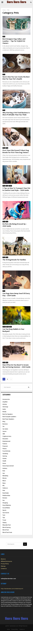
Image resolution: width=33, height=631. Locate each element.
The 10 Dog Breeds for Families (14, 259)
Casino (4, 431)
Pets (4, 36)
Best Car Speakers (8, 414)
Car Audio (5, 429)
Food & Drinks (6, 451)
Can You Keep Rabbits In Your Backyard (13, 330)
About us (3, 559)
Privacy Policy (5, 563)
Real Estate (6, 493)
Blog (4, 421)
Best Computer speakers (9, 416)
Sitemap (3, 566)
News (4, 483)
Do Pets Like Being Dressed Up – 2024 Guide (15, 225)
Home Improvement (8, 465)
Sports (4, 510)
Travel (10, 185)
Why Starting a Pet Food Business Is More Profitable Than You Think (16, 113)
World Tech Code (7, 532)
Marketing (5, 475)
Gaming (5, 456)
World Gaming (7, 527)
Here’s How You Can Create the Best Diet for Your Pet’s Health (16, 77)
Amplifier (5, 402)
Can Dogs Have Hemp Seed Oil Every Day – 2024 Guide (16, 294)
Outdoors (5, 488)
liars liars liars (16, 2)
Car (3, 426)
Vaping (4, 522)
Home (4, 326)
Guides (5, 458)
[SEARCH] (28, 387)
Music (4, 480)
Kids (4, 470)
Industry (5, 468)
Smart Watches (7, 505)
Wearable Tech (7, 525)
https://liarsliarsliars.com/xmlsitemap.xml (12, 588)
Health (4, 461)
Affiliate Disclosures (6, 561)
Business (5, 424)
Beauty (4, 411)
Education (5, 438)
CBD (4, 434)
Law (4, 473)
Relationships (6, 495)
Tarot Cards (6, 512)
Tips (7, 147)
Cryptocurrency (7, 436)
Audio (4, 409)
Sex (4, 500)
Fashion (5, 443)
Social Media (6, 507)
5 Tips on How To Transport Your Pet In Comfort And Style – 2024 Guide (16, 189)
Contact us (4, 568)
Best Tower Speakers (8, 419)
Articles (5, 404)
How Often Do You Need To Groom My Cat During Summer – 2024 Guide (16, 366)
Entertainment (6, 441)
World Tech (6, 530)
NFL (4, 485)
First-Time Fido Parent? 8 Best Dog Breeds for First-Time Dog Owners (16, 151)
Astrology (5, 406)
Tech (4, 515)
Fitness (5, 448)
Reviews (5, 498)
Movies (5, 478)
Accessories (6, 399)
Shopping (5, 502)
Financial (5, 446)
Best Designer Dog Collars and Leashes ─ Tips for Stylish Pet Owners (14, 41)
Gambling (5, 453)
